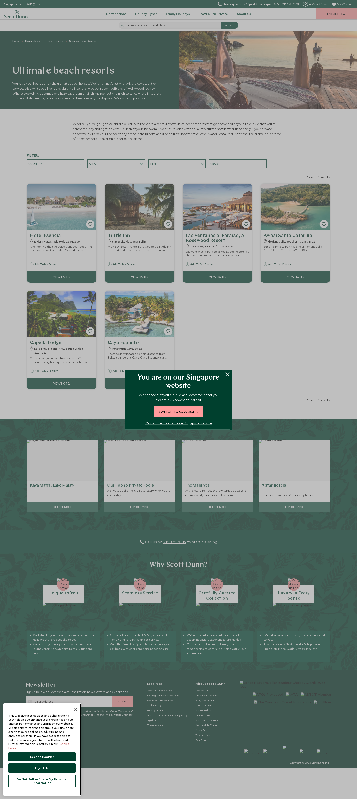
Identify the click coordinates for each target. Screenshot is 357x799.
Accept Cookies (42, 757)
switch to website (178, 412)
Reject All (42, 768)
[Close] (75, 709)
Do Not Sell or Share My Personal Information (42, 781)
